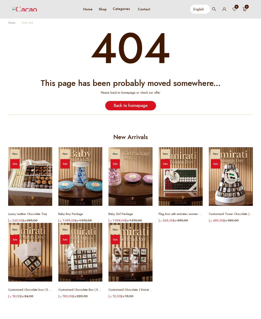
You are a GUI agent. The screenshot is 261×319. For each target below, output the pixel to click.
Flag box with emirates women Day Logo (181, 214)
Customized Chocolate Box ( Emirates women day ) (80, 289)
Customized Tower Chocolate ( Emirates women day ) (231, 214)
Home (11, 23)
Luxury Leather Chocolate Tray (27, 214)
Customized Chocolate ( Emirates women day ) (130, 289)
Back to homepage (131, 106)
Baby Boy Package (70, 214)
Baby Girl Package (120, 214)
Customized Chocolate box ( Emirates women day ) (30, 289)
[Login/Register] (224, 9)
